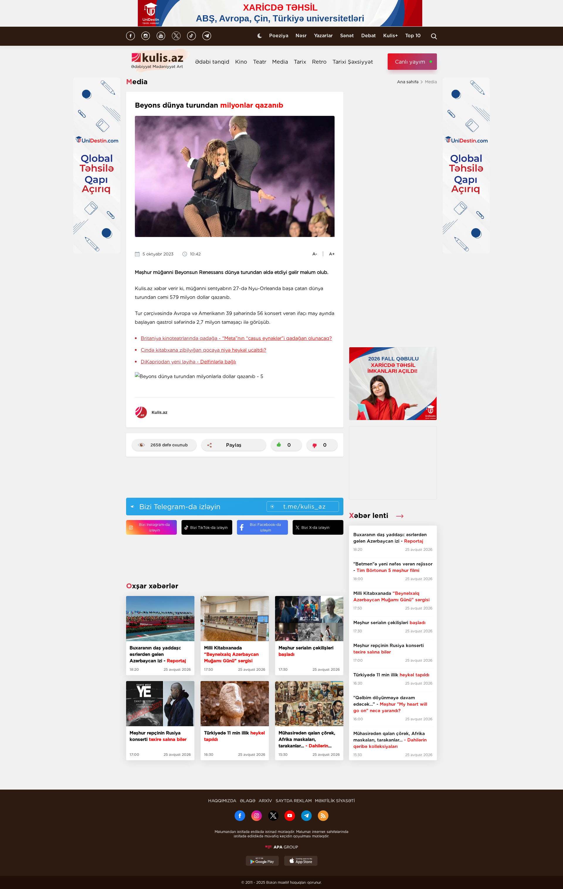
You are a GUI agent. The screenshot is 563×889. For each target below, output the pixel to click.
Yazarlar (323, 35)
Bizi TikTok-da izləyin (209, 527)
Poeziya (278, 35)
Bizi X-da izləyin (315, 527)
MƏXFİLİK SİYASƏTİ (335, 800)
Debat (368, 35)
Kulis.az (159, 412)
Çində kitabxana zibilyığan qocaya (203, 350)
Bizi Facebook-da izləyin (265, 527)
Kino (241, 62)
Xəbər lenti (369, 515)
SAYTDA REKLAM (294, 800)
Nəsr (301, 35)
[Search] (434, 36)
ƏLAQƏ (247, 800)
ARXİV (265, 800)
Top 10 (413, 35)
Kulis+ (390, 35)
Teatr (259, 62)
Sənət (347, 35)
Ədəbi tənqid (212, 62)
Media (280, 62)
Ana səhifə (407, 81)
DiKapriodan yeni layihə (188, 362)
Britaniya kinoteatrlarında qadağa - (236, 338)
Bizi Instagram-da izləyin (154, 527)
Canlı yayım (410, 62)
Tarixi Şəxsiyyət (353, 62)
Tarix (300, 62)
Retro (319, 62)
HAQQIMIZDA (222, 800)
